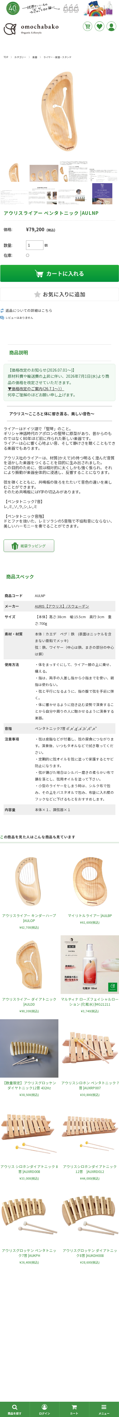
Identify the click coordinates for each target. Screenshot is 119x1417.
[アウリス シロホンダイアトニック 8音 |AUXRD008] (29, 1132)
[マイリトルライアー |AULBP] (90, 881)
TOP (6, 57)
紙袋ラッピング (33, 545)
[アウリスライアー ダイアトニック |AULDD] (29, 964)
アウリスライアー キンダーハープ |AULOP (29, 918)
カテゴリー (20, 57)
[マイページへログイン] (111, 26)
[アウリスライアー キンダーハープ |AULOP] (29, 881)
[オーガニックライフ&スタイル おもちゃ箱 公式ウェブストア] (31, 35)
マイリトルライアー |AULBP (90, 915)
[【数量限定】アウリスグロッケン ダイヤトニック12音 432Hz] (29, 1048)
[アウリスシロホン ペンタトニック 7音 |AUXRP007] (90, 1048)
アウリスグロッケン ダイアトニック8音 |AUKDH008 (90, 1253)
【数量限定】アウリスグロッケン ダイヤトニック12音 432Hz (31, 1085)
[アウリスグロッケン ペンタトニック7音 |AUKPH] (29, 1216)
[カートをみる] (87, 26)
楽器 (34, 57)
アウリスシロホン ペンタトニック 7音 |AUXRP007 (90, 1085)
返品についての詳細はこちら (29, 310)
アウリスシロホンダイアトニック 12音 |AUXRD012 (90, 1169)
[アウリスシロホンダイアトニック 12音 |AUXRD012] (90, 1132)
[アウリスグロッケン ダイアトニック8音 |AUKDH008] (90, 1216)
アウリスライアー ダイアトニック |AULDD (29, 1001)
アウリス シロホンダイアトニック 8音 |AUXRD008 (29, 1169)
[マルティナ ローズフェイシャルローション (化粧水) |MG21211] (90, 964)
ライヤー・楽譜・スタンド (57, 57)
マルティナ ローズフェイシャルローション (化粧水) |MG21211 (90, 1001)
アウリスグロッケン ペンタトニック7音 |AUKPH (29, 1253)
